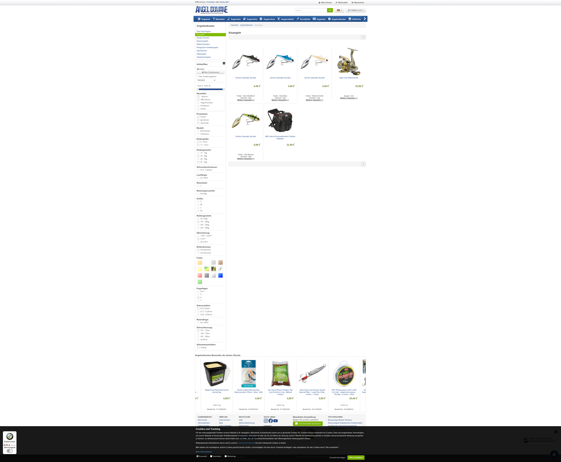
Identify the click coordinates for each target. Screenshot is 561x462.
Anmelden (210, 2)
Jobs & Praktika (225, 426)
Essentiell (203, 456)
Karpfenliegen (356, 423)
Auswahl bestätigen (338, 457)
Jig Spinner (204, 120)
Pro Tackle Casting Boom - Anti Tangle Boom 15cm (312, 391)
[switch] (10, 451)
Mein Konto (326, 2)
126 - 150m (205, 333)
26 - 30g (203, 159)
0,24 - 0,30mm (206, 314)
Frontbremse (205, 249)
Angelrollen (343, 426)
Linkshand (204, 134)
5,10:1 (202, 239)
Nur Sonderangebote (207, 76)
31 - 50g (203, 162)
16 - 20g (203, 156)
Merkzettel (342, 2)
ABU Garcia (205, 99)
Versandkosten (204, 423)
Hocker (203, 117)
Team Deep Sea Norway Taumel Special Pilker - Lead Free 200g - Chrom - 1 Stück (217, 392)
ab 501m (204, 339)
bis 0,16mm (205, 308)
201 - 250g (204, 224)
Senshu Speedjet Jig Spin (246, 78)
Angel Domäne (207, 102)
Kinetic (203, 108)
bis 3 (202, 291)
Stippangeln (201, 54)
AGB (241, 420)
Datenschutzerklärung (246, 443)
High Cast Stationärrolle (348, 78)
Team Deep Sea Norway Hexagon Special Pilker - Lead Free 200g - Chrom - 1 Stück (344, 392)
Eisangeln (201, 35)
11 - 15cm (204, 145)
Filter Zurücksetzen (211, 72)
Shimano (348, 420)
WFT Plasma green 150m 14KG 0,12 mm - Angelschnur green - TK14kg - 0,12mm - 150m (249, 392)
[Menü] (15, 433)
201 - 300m (205, 336)
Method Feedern (203, 44)
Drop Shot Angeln (204, 31)
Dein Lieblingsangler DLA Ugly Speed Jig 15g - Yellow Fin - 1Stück (280, 391)
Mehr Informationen (204, 452)
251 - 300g (204, 228)
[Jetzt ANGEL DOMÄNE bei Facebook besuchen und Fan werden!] (266, 422)
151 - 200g (204, 221)
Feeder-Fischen (203, 38)
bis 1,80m (204, 322)
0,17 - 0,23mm (206, 311)
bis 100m (204, 178)
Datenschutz (244, 426)
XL (201, 210)
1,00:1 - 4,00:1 (206, 235)
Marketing (231, 456)
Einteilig (203, 193)
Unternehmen (224, 420)
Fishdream (205, 105)
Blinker (341, 420)
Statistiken (217, 456)
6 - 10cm (203, 142)
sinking (203, 347)
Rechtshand (205, 131)
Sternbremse (205, 253)
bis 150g (203, 218)
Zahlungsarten (203, 426)
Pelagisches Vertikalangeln (207, 48)
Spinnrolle (204, 123)
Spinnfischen (202, 51)
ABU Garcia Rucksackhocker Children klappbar (280, 137)
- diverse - (205, 96)
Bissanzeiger (333, 420)
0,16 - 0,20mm (206, 170)
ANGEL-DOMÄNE (213, 10)
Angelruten (352, 426)
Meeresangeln (202, 41)
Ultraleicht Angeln (204, 57)
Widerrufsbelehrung (247, 423)
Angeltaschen (345, 423)
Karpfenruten (333, 426)
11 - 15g (203, 153)
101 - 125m (205, 330)
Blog (221, 423)
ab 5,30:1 (204, 242)
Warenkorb (359, 2)
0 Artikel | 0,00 (356, 10)
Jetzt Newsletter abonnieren (310, 424)
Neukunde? (224, 2)
